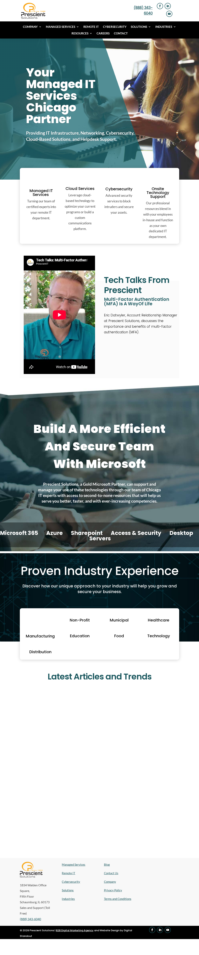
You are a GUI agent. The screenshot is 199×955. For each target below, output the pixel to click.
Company (30, 26)
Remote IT (91, 26)
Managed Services (60, 26)
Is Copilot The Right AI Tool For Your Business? (64, 708)
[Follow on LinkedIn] (168, 6)
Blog (107, 864)
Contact (121, 33)
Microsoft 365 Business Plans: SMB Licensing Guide (67, 765)
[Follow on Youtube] (169, 14)
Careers (103, 33)
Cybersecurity (115, 26)
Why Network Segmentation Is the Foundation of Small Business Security (87, 816)
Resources (80, 33)
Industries (163, 26)
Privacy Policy (113, 890)
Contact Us (111, 873)
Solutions (139, 26)
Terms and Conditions (117, 899)
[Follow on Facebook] (160, 6)
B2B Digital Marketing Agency (74, 930)
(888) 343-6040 (30, 919)
